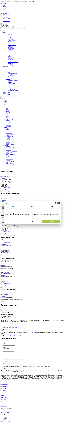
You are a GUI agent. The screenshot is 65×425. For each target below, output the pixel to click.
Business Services (9, 131)
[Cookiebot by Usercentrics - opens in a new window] (54, 203)
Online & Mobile (9, 109)
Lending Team (8, 126)
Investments (5, 140)
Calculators (8, 148)
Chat (4, 390)
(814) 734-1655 (7, 242)
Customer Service (6, 7)
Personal (4, 106)
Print (2, 301)
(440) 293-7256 (7, 231)
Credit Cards (8, 123)
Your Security (8, 150)
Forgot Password (4, 29)
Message (5, 350)
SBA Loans (8, 137)
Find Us (5, 5)
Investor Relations (6, 8)
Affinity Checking (15, 327)
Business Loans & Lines (10, 136)
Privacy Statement (34, 423)
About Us (5, 6)
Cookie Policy (3, 399)
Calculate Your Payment (21, 335)
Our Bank (8, 153)
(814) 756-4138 (7, 176)
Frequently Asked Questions (11, 151)
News (7, 155)
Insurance (7, 143)
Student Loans (8, 125)
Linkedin (5, 101)
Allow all (51, 221)
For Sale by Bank (9, 158)
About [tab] (51, 206)
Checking (7, 110)
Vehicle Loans (8, 121)
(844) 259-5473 (7, 10)
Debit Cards (8, 113)
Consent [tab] (13, 206)
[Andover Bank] (4, 3)
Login (2, 12)
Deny (32, 221)
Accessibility (3, 403)
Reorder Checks (6, 21)
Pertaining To (5, 346)
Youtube (4, 102)
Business (5, 127)
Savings (7, 111)
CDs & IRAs (8, 112)
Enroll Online (10, 29)
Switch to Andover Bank (11, 164)
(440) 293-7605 (7, 187)
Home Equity (8, 120)
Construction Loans (9, 119)
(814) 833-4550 (7, 283)
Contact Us (5, 17)
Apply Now (3, 335)
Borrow (7, 117)
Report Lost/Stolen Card (8, 18)
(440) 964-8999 (7, 198)
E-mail (4, 343)
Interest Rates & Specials (11, 154)
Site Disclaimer (4, 406)
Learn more (3, 178)
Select (2, 26)
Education (8, 146)
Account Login (4, 104)
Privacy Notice (3, 397)
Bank (7, 108)
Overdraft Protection (10, 114)
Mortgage (7, 118)
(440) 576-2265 (7, 262)
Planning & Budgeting (10, 147)
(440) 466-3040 (7, 252)
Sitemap (2, 401)
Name (4, 341)
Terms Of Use (28, 423)
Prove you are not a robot (8, 358)
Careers (2, 395)
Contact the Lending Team (11, 335)
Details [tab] (32, 206)
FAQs (4, 19)
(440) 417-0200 (7, 273)
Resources (5, 145)
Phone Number (6, 348)
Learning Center (9, 152)
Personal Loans (9, 122)
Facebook (5, 100)
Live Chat (3, 410)
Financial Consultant (10, 144)
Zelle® (7, 116)
